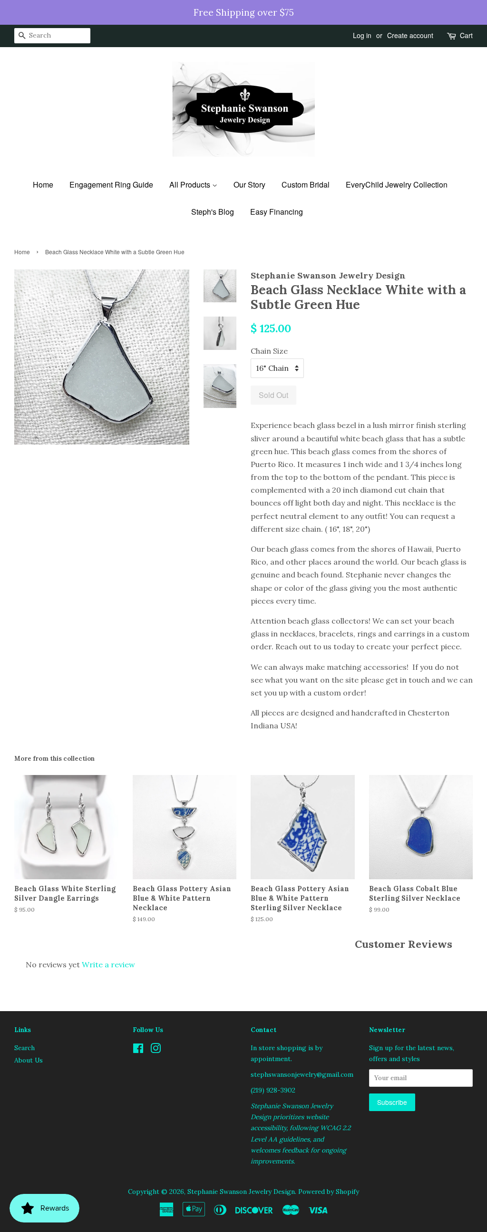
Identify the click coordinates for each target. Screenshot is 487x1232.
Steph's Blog (212, 211)
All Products (190, 184)
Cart (466, 35)
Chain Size (269, 351)
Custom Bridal (306, 184)
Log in (362, 35)
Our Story (249, 184)
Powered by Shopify (328, 1191)
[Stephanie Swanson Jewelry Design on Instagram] (155, 1050)
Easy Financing (276, 211)
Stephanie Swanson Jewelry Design (241, 1191)
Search (24, 1047)
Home (43, 184)
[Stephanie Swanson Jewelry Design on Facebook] (138, 1050)
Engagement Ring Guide (111, 184)
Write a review (108, 964)
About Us (28, 1060)
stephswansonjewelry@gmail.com (302, 1074)
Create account (410, 35)
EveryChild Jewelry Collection (397, 184)
